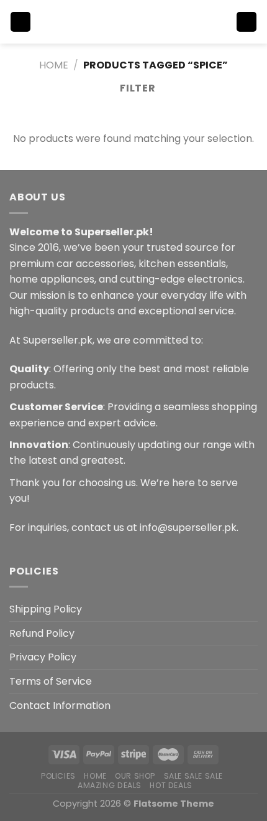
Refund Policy (42, 633)
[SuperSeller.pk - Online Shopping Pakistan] (133, 22)
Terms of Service (50, 681)
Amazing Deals (110, 785)
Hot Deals (171, 785)
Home (53, 65)
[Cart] (246, 22)
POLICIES (58, 776)
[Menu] (20, 22)
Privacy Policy (42, 657)
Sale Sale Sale (194, 776)
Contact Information (60, 705)
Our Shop (135, 776)
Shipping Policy (45, 609)
